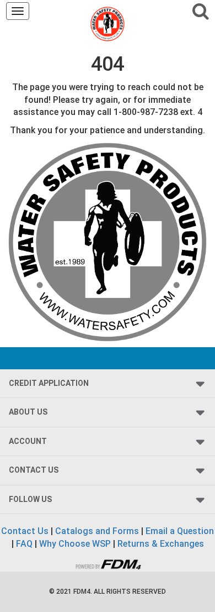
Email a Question (180, 531)
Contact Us (25, 531)
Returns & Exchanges (160, 543)
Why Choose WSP (75, 543)
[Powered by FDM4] (107, 563)
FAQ (24, 543)
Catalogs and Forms (97, 531)
